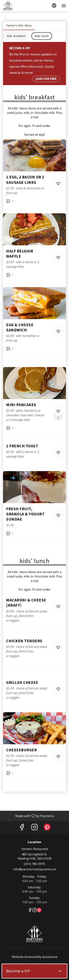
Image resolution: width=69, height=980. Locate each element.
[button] (34, 175)
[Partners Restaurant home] (20, 6)
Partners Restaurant (34, 934)
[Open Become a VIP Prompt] (60, 971)
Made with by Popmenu (28, 815)
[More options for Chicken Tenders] (58, 647)
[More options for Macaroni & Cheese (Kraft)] (58, 606)
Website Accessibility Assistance (34, 957)
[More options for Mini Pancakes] (58, 411)
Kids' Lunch (42, 36)
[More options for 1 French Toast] (58, 452)
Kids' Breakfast (16, 36)
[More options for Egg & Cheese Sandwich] (58, 331)
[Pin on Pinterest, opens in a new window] (47, 828)
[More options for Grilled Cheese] (58, 689)
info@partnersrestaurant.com (34, 869)
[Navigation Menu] (63, 5)
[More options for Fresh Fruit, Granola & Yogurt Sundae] (58, 515)
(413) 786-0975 (34, 864)
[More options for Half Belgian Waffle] (58, 257)
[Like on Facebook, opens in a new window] (21, 828)
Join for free (46, 79)
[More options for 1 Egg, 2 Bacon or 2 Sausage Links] (58, 183)
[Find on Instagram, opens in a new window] (34, 828)
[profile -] (54, 5)
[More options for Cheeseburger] (58, 756)
